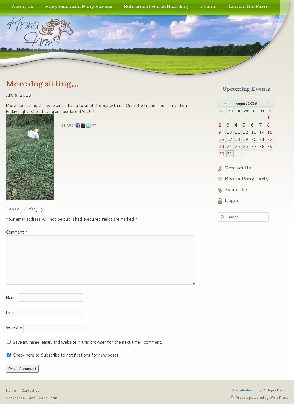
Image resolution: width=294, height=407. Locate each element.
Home (11, 390)
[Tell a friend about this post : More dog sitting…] (94, 125)
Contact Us (238, 168)
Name (11, 298)
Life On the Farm (248, 7)
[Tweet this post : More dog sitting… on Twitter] (88, 125)
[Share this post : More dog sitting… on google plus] (83, 125)
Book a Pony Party (247, 179)
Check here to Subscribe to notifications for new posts (64, 355)
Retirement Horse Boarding (156, 7)
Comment (17, 232)
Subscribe (236, 190)
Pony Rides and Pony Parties (78, 7)
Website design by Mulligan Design (260, 390)
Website (14, 328)
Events (208, 7)
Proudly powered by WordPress (261, 397)
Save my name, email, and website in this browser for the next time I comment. (87, 342)
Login (231, 201)
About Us (22, 7)
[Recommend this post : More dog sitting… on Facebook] (77, 125)
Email (11, 313)
